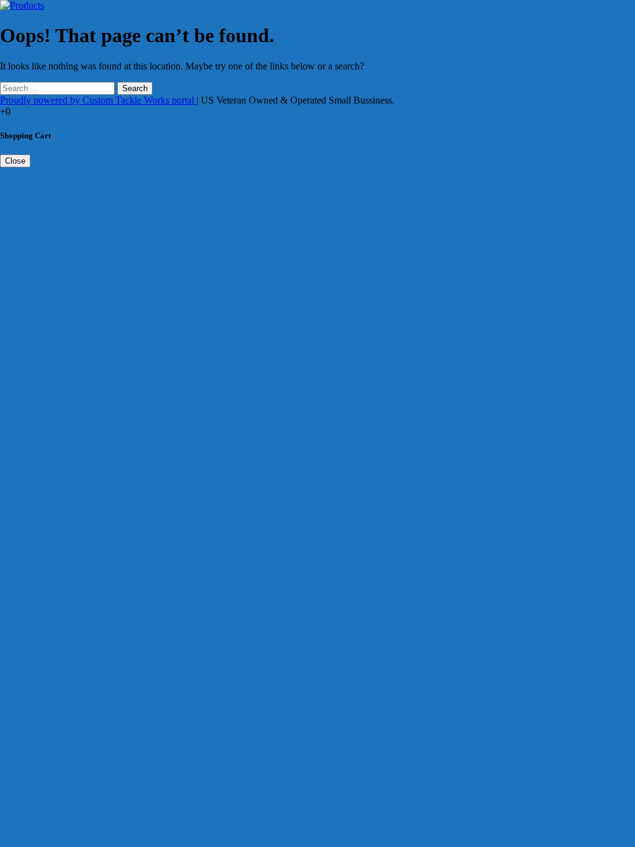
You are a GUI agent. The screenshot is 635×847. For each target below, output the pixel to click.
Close (15, 161)
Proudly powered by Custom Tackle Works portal (98, 100)
